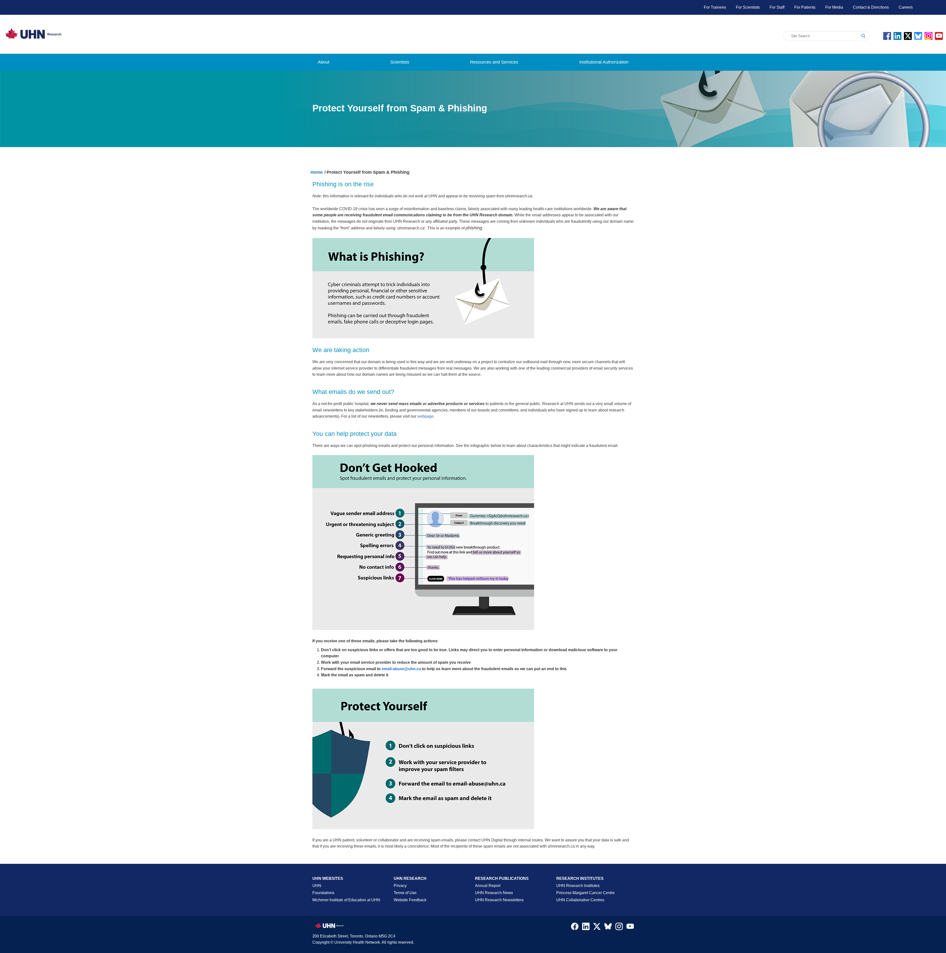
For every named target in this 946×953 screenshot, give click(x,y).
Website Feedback (410, 900)
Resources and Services (494, 62)
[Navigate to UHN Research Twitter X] (597, 927)
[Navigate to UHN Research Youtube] (630, 927)
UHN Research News (494, 893)
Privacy (400, 886)
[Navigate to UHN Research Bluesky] (608, 926)
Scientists (399, 62)
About (323, 62)
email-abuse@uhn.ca (401, 669)
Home (316, 172)
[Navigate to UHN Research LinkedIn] (586, 927)
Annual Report (487, 886)
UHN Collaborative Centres (580, 900)
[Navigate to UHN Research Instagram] (619, 927)
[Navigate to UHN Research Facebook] (574, 927)
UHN (316, 886)
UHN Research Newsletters (499, 900)
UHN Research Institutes (578, 886)
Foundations (323, 893)
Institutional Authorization (603, 62)
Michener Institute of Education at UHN (346, 900)
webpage (425, 416)
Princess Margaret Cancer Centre (585, 893)
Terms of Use (405, 893)
